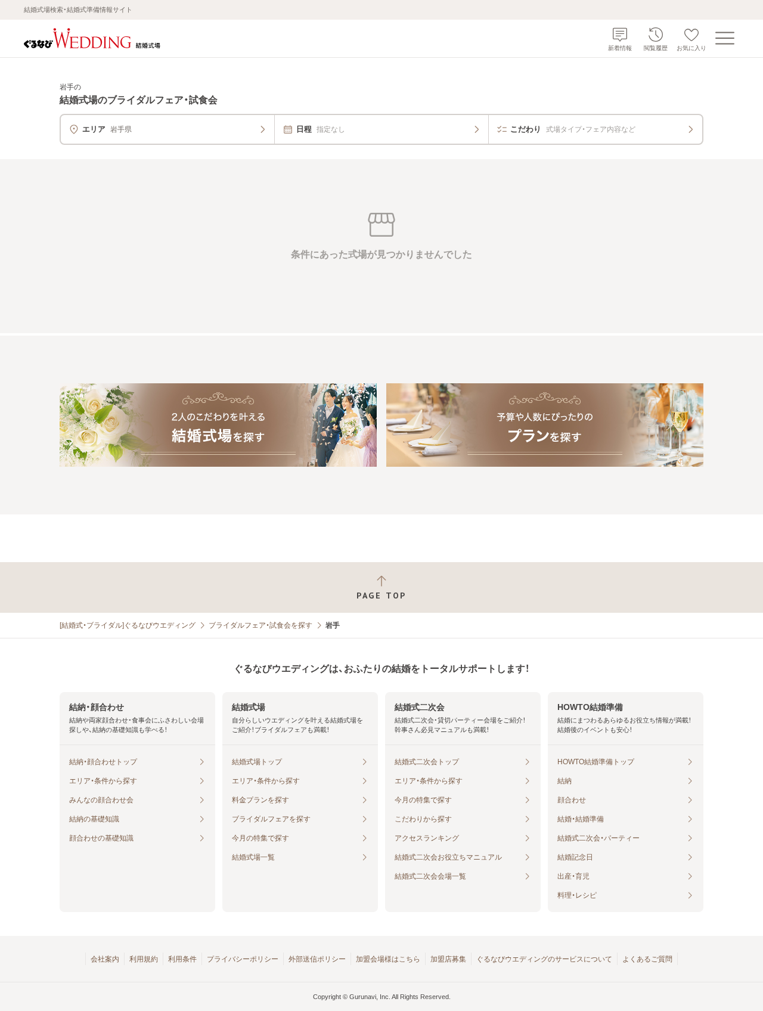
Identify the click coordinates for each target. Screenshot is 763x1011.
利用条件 (182, 959)
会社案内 (105, 959)
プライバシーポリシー (242, 959)
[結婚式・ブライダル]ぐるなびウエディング (128, 625)
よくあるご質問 (647, 959)
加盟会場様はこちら (388, 959)
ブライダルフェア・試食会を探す (260, 625)
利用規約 (143, 959)
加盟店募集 (448, 959)
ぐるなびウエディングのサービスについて (544, 959)
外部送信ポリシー (317, 959)
